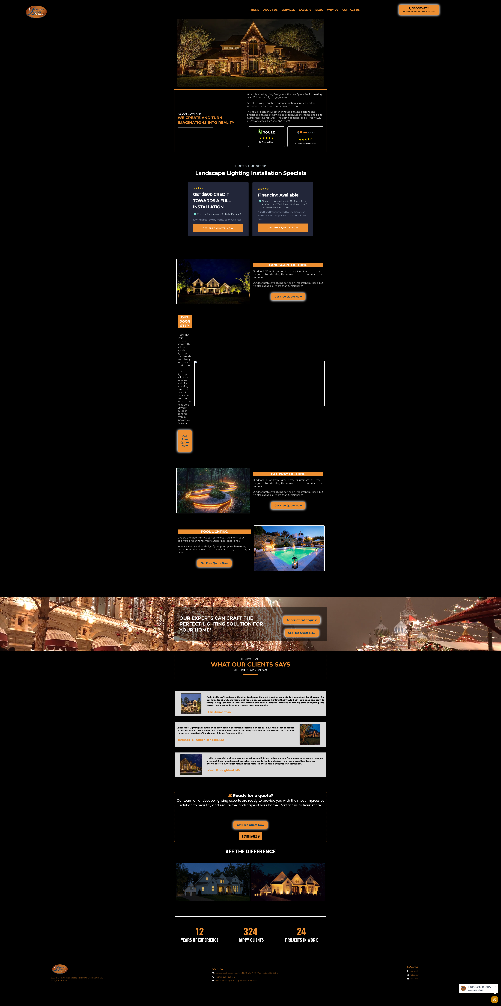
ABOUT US (270, 9)
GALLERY (305, 9)
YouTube (414, 978)
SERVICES (288, 9)
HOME (255, 9)
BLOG (319, 9)
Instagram (414, 975)
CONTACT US (351, 9)
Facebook (413, 971)
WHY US (332, 9)
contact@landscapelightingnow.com (239, 980)
